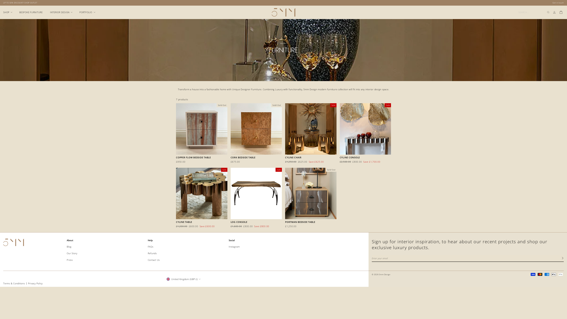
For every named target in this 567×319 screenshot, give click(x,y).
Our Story (72, 253)
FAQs (150, 246)
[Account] (554, 12)
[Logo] (283, 12)
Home (283, 43)
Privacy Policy (35, 283)
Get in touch (558, 2)
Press (70, 259)
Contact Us (154, 259)
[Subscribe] (562, 258)
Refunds (152, 253)
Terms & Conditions (14, 283)
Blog (69, 246)
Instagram (234, 246)
